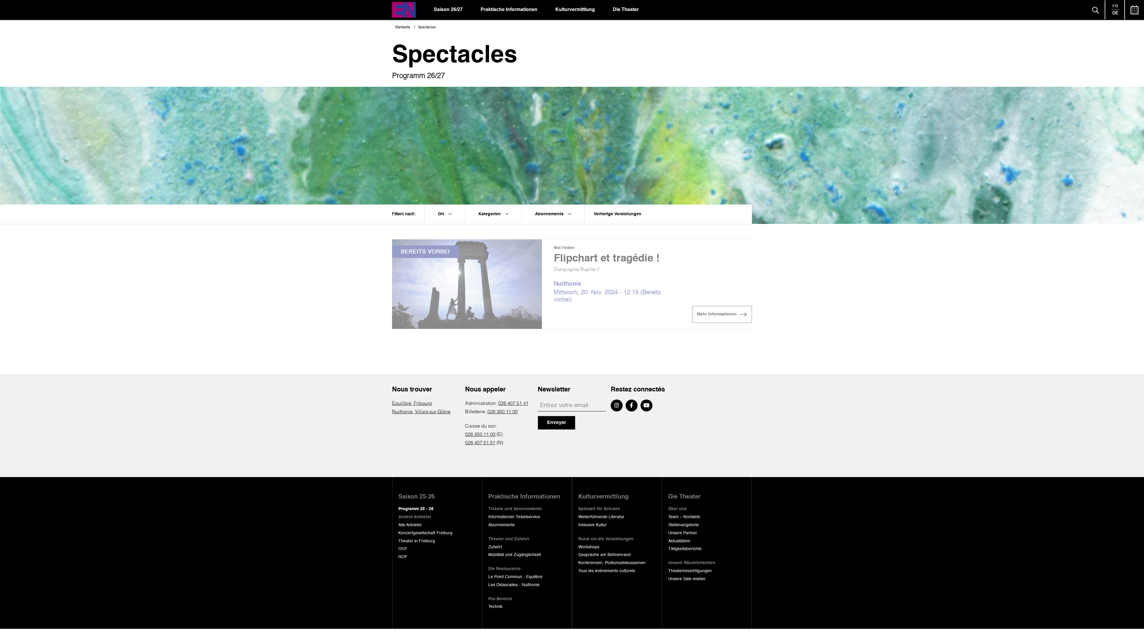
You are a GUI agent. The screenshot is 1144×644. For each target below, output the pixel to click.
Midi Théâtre (564, 248)
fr (1115, 6)
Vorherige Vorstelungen (617, 214)
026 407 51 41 (513, 403)
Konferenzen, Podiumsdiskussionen (612, 563)
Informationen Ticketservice (514, 517)
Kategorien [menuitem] (490, 214)
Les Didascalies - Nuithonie (514, 585)
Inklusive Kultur (592, 525)
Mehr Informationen (717, 314)
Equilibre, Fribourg (412, 403)
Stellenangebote (683, 525)
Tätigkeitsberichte (685, 549)
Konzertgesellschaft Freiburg (425, 533)
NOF (402, 557)
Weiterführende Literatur (601, 517)
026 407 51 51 (480, 443)
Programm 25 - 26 (415, 509)
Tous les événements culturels (606, 571)
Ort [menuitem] (441, 214)
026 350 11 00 (502, 412)
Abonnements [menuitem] (550, 214)
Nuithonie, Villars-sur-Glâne (421, 412)
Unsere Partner (682, 533)
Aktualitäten (679, 541)
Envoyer (556, 422)
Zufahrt (495, 547)
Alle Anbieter (410, 525)
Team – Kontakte (684, 517)
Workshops (588, 547)
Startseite (402, 27)
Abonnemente (501, 525)
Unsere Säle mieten (686, 579)
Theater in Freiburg (416, 541)
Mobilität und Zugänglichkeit (514, 555)
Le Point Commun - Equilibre (515, 577)
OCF (402, 549)
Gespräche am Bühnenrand (604, 555)
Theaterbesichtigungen (690, 571)
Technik (495, 607)
